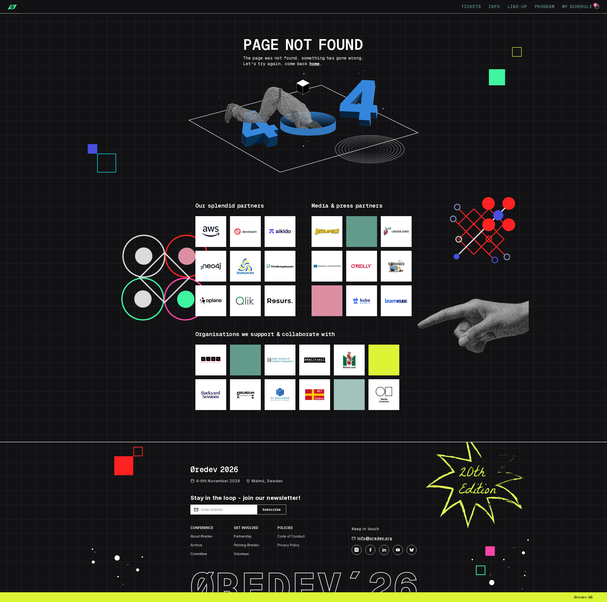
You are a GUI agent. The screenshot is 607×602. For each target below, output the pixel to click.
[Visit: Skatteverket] (245, 266)
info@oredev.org (374, 538)
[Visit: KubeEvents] (361, 300)
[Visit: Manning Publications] (327, 266)
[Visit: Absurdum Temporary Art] (245, 394)
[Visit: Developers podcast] (327, 231)
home (314, 63)
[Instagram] (356, 549)
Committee (198, 554)
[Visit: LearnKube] (396, 300)
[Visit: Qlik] (245, 300)
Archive (196, 545)
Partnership (243, 536)
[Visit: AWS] (210, 231)
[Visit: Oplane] (210, 300)
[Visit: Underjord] (396, 231)
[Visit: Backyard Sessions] (210, 394)
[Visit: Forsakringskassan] (280, 266)
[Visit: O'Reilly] (361, 266)
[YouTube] (397, 549)
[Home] (10, 6)
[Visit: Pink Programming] (210, 360)
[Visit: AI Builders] (280, 394)
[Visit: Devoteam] (245, 231)
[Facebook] (370, 549)
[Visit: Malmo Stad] (349, 360)
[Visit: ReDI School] (280, 360)
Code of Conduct (291, 536)
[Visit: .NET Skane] (314, 394)
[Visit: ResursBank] (280, 300)
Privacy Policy (288, 545)
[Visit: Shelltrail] (314, 360)
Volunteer (241, 554)
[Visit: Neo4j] (210, 266)
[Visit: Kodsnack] (396, 266)
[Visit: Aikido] (280, 231)
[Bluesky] (411, 549)
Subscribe (271, 509)
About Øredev (201, 536)
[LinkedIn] (384, 549)
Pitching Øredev (246, 545)
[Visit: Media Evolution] (383, 394)
